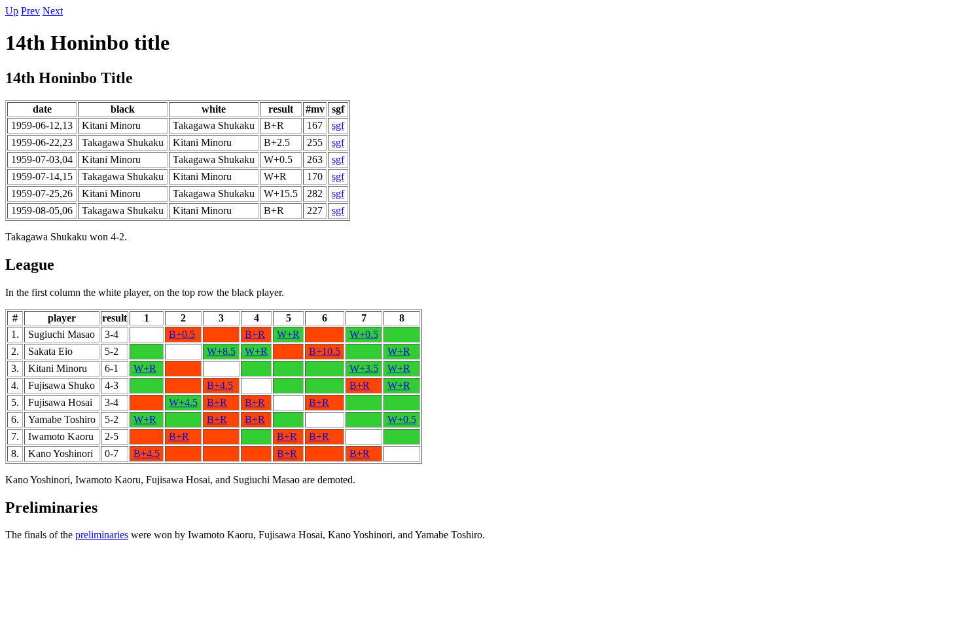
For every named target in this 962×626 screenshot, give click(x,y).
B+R (255, 334)
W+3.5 (363, 368)
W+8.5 (221, 351)
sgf (338, 125)
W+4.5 (183, 402)
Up (11, 10)
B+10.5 (324, 351)
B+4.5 (220, 385)
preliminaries (101, 534)
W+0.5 (363, 334)
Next (53, 10)
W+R (288, 334)
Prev (30, 10)
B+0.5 (182, 334)
